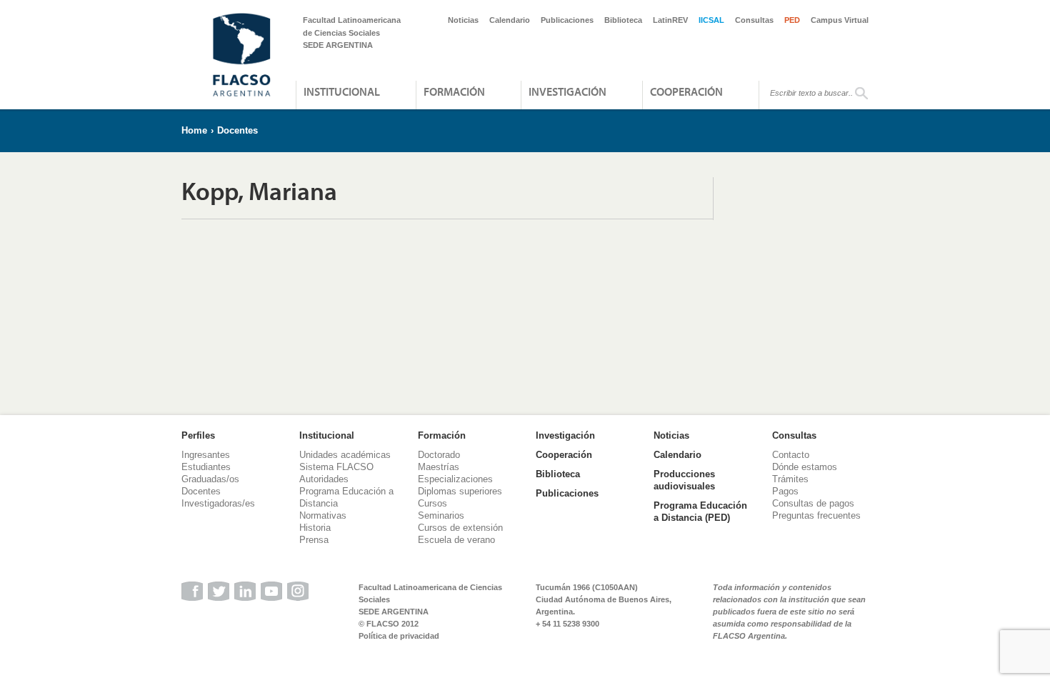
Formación (454, 91)
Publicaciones (567, 20)
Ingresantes (205, 454)
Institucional (342, 91)
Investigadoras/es (218, 503)
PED (792, 20)
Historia (315, 527)
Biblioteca (623, 20)
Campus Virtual (840, 20)
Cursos (432, 503)
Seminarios (441, 515)
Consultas (754, 20)
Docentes (237, 130)
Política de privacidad (399, 636)
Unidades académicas (345, 454)
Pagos (785, 491)
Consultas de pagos (813, 503)
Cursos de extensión (460, 527)
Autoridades (324, 479)
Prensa (314, 539)
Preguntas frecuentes (816, 515)
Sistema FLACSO (336, 467)
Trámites (790, 479)
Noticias (463, 20)
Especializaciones (455, 479)
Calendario (509, 20)
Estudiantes (206, 467)
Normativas (322, 515)
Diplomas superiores (460, 491)
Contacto (790, 454)
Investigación (567, 91)
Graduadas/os (210, 479)
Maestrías (438, 467)
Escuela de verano (456, 539)
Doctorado (439, 454)
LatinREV (670, 20)
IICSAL (711, 20)
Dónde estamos (804, 467)
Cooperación (686, 91)
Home (194, 130)
